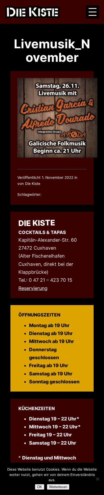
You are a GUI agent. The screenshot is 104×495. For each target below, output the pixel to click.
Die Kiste (36, 223)
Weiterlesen (58, 487)
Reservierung (32, 288)
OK (39, 487)
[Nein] (97, 478)
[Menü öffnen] (92, 12)
